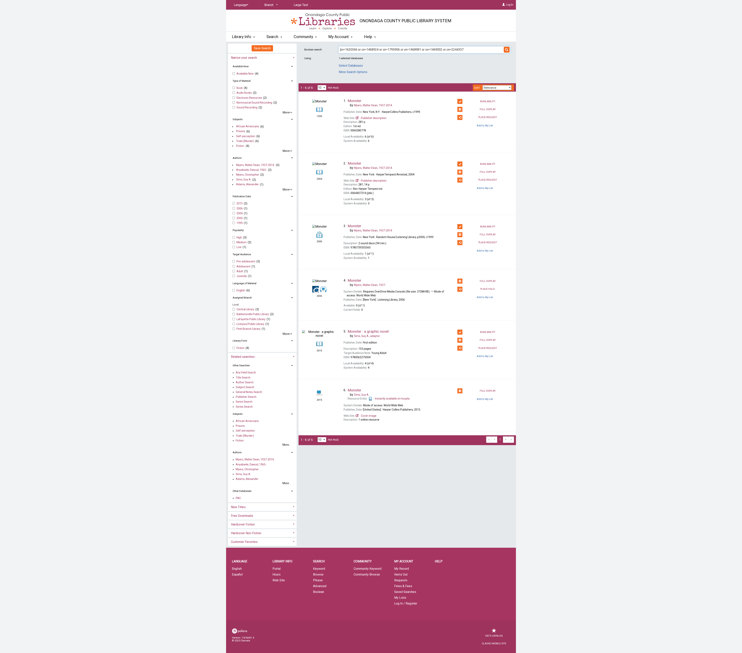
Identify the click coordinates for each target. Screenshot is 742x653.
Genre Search (244, 401)
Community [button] (304, 36)
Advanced (319, 586)
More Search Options (353, 72)
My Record (401, 569)
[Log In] (503, 4)
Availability (487, 101)
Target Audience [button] (242, 254)
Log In (509, 4)
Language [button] (239, 561)
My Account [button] (339, 36)
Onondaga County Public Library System (405, 20)
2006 (240, 208)
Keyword (319, 569)
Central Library (246, 309)
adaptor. (367, 336)
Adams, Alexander (247, 184)
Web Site (278, 580)
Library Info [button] (242, 36)
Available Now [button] (241, 66)
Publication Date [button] (242, 196)
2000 (240, 218)
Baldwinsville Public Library (253, 314)
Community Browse (367, 574)
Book (240, 87)
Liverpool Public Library (251, 324)
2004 (240, 213)
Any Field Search (246, 372)
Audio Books (244, 92)
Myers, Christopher (247, 174)
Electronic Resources (250, 97)
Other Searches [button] (241, 365)
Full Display (488, 109)
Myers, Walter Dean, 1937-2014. (255, 165)
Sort (477, 88)
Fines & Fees (403, 586)
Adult (240, 271)
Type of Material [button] (242, 80)
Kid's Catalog (494, 635)
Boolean (318, 592)
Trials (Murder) (245, 141)
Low (239, 247)
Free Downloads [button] (242, 516)
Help (438, 561)
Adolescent (244, 266)
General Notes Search (249, 392)
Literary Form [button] (240, 340)
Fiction (241, 347)
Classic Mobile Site (494, 643)
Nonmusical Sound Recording (255, 102)
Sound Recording (247, 107)
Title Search (243, 377)
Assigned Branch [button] (242, 297)
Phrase (318, 580)
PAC (238, 498)
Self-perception (245, 136)
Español (237, 574)
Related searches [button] (243, 357)
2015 (240, 203)
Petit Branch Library (249, 328)
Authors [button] (237, 157)
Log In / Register (405, 603)
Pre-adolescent (246, 261)
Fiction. (240, 145)
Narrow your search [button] (244, 58)
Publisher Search (246, 397)
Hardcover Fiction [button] (243, 524)
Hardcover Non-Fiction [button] (246, 533)
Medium (242, 242)
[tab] (262, 57)
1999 (240, 222)
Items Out (401, 574)
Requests (400, 580)
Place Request (487, 117)
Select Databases (351, 65)
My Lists (400, 597)
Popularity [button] (238, 230)
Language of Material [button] (244, 283)
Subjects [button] (238, 119)
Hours (276, 574)
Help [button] (368, 36)
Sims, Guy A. (243, 179)
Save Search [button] (262, 48)
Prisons (240, 131)
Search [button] (272, 36)
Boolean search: (313, 49)
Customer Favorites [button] (244, 542)
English (241, 290)
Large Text (301, 5)
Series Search (244, 406)
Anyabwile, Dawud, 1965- (251, 169)
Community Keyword (367, 569)
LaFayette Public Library (251, 319)
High (240, 237)
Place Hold (487, 288)
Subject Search (245, 387)
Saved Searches (405, 592)
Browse (318, 574)
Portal (276, 569)
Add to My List (485, 125)
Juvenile (242, 276)
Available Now (245, 73)
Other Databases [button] (242, 491)
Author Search (245, 382)
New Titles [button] (238, 507)
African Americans (247, 126)
